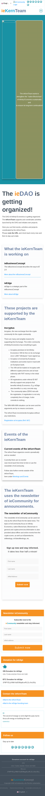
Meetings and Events (20, 476)
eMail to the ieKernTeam (12, 700)
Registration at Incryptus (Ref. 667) (17, 420)
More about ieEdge (11, 294)
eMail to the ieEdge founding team (15, 703)
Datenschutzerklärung (16, 788)
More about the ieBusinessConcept (17, 274)
